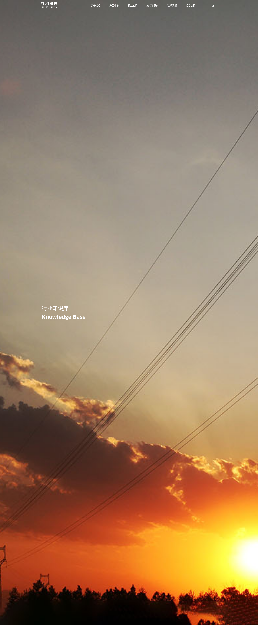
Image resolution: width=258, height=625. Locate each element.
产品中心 (114, 5)
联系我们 (172, 5)
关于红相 (95, 5)
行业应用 (133, 5)
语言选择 (190, 5)
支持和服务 (152, 5)
